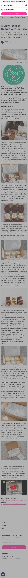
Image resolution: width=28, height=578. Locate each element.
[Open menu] (2, 5)
